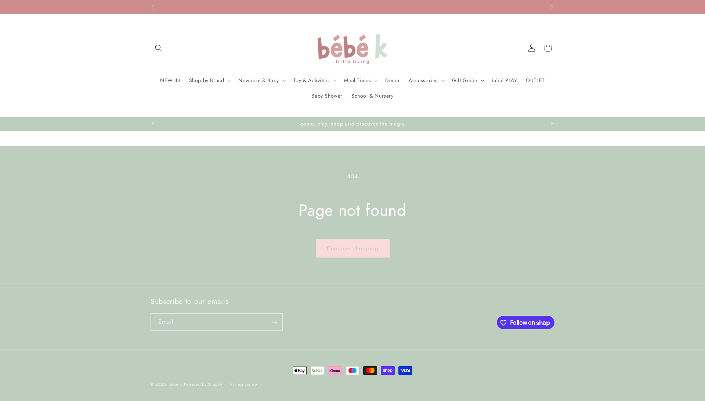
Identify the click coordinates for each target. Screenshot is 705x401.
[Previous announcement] (153, 7)
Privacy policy (243, 384)
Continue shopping (353, 248)
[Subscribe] (274, 322)
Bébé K (175, 384)
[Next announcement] (552, 7)
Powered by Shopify (203, 384)
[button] (159, 48)
